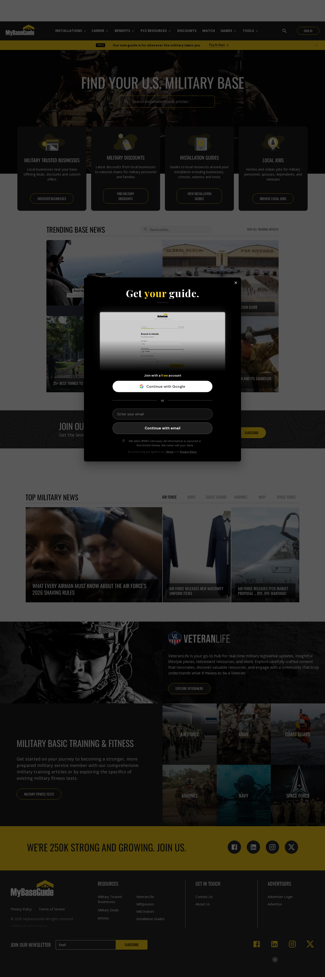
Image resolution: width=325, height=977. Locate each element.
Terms (169, 451)
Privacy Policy (188, 451)
